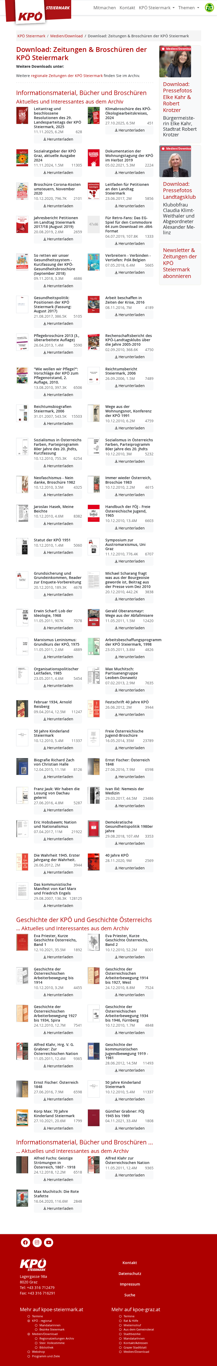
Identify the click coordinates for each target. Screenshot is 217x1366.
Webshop (38, 1352)
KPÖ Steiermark (155, 8)
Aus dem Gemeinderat (139, 1329)
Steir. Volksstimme (52, 1343)
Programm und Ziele (46, 1356)
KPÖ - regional (42, 1321)
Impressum (130, 1284)
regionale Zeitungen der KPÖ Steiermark (67, 75)
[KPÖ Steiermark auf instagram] (37, 1241)
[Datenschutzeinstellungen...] (209, 7)
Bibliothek (46, 1347)
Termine (37, 1316)
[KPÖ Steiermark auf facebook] (25, 1241)
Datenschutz (130, 1273)
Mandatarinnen (50, 1325)
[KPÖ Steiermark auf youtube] (49, 1241)
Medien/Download (45, 1334)
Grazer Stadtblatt (135, 1347)
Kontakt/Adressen (136, 1343)
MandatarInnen (134, 1338)
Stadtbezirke (132, 1334)
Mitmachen (104, 8)
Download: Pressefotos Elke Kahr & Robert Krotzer (177, 97)
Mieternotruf (132, 1325)
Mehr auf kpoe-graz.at (135, 1309)
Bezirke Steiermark (52, 1329)
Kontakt (127, 8)
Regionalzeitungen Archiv (56, 1338)
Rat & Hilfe (131, 1321)
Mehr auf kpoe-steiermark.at (51, 1309)
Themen (187, 8)
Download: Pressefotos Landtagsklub (179, 190)
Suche (129, 1294)
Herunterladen (62, 139)
